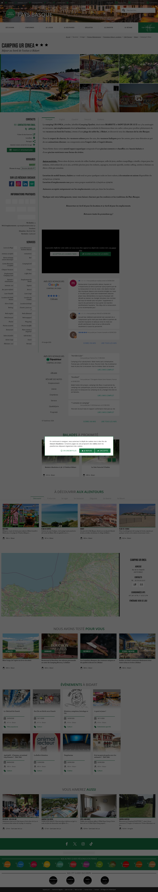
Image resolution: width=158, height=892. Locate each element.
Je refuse (88, 450)
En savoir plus (69, 450)
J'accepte (104, 450)
